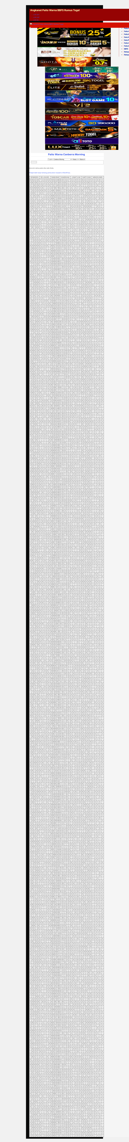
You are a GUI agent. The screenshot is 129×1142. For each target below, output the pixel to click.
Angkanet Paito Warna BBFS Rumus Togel (55, 10)
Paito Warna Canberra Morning (66, 154)
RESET (34, 162)
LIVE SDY (36, 14)
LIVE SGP (36, 17)
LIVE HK (35, 20)
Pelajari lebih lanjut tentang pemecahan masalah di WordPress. (49, 173)
